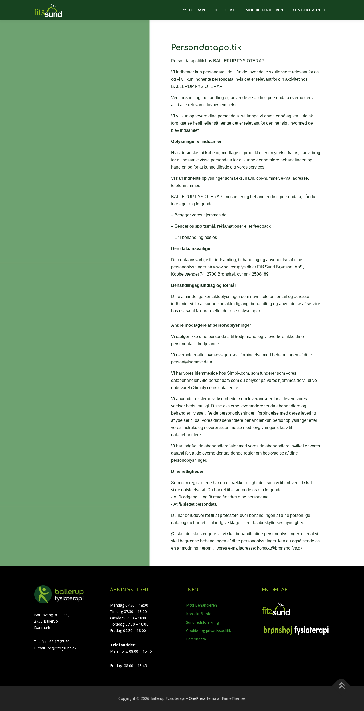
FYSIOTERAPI (193, 9)
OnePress (197, 698)
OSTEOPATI (226, 9)
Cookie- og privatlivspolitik (208, 630)
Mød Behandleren (201, 605)
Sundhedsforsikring (202, 622)
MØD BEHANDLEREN (264, 9)
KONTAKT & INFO (308, 9)
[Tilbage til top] (341, 686)
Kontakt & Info (199, 613)
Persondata (196, 638)
